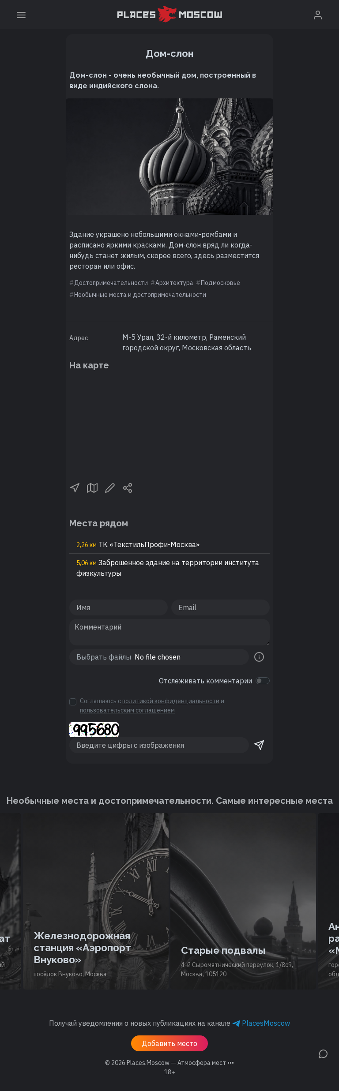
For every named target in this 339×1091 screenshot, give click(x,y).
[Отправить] (259, 745)
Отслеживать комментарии (205, 680)
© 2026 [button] (169, 1063)
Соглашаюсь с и (152, 705)
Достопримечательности (111, 283)
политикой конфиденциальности (170, 701)
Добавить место (169, 1043)
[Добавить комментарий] (323, 1053)
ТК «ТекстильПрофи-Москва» (138, 544)
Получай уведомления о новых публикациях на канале (169, 1023)
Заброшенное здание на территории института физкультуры (167, 567)
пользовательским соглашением (127, 710)
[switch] (263, 680)
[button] (74, 487)
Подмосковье (220, 283)
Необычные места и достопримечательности (140, 295)
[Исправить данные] (110, 487)
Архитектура (174, 283)
